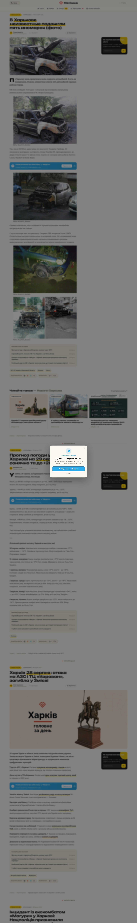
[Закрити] (84, 448)
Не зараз (68, 473)
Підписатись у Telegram (70, 469)
